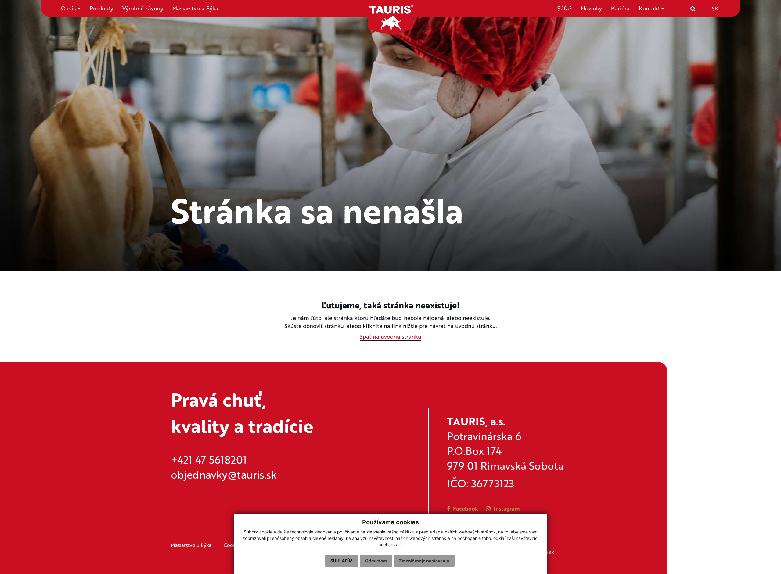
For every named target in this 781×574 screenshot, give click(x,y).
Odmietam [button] (376, 560)
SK (715, 8)
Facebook (465, 508)
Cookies (233, 544)
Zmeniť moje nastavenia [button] (424, 560)
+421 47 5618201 (209, 459)
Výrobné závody (142, 8)
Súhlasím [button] (341, 560)
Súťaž (564, 8)
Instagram (506, 508)
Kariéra (620, 8)
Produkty (101, 8)
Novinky (591, 8)
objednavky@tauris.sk (224, 474)
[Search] (693, 9)
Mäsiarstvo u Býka (195, 8)
